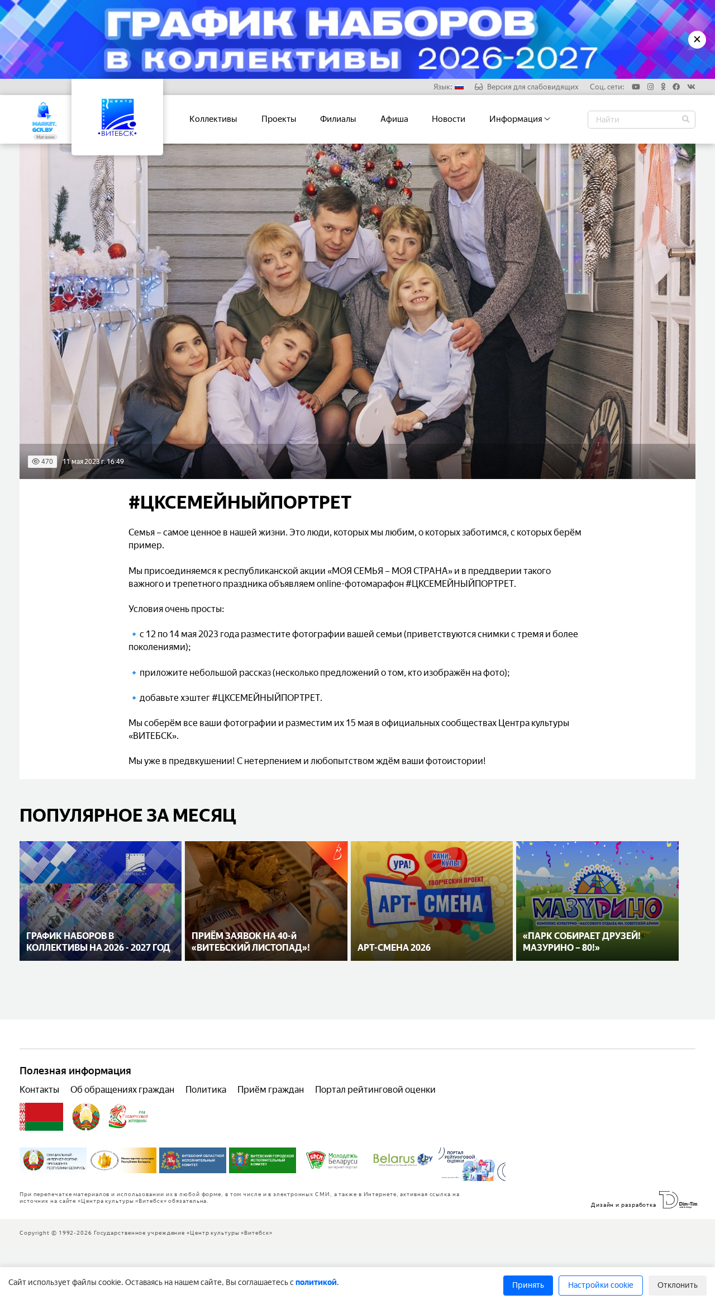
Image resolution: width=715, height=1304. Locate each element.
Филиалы (338, 119)
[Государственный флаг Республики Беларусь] (41, 1117)
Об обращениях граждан (122, 1089)
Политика (205, 1089)
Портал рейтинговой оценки (375, 1089)
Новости (448, 119)
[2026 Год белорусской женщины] (129, 1117)
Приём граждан (270, 1089)
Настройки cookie (600, 1285)
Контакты (39, 1089)
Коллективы (213, 119)
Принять (528, 1285)
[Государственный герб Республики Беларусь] (86, 1117)
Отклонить (677, 1285)
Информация (516, 119)
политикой (316, 1282)
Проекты (279, 119)
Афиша (394, 119)
